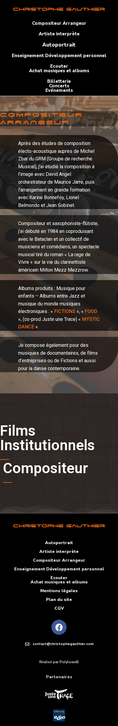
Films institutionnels (47, 438)
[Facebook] (59, 627)
